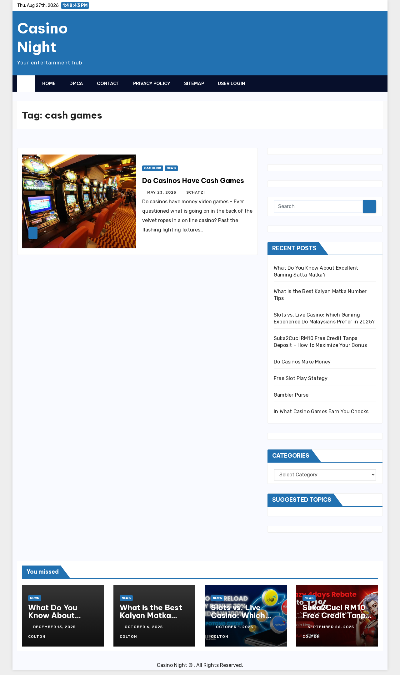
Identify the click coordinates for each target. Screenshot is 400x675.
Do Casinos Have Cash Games (193, 180)
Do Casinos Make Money (302, 362)
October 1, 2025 (235, 627)
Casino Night (42, 37)
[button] (365, 83)
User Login (231, 83)
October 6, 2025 (144, 627)
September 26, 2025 (331, 627)
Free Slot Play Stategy (301, 378)
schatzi (195, 192)
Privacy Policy (151, 83)
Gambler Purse (291, 395)
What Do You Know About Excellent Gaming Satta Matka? (61, 619)
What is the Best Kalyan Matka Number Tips (151, 615)
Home (49, 83)
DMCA (76, 83)
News (171, 168)
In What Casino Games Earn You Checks (321, 411)
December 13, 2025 (55, 627)
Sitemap (194, 83)
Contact (108, 83)
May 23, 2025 (162, 192)
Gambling (152, 168)
